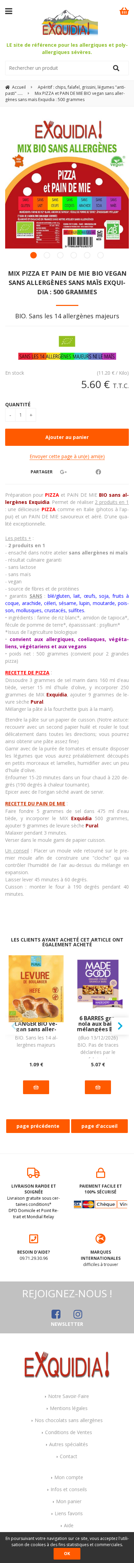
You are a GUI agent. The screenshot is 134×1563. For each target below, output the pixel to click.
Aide (69, 1525)
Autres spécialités (68, 1444)
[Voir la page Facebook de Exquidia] (56, 1314)
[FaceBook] (98, 472)
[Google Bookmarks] (63, 472)
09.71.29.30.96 (33, 1255)
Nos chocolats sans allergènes (69, 1420)
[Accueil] (67, 1364)
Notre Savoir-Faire (68, 1396)
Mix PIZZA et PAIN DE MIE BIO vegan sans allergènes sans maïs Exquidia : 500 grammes (67, 282)
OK (67, 1553)
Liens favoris (69, 1513)
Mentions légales (69, 1408)
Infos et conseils (69, 1489)
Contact (68, 1456)
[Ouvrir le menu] (8, 11)
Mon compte (68, 1477)
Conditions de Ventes (68, 1432)
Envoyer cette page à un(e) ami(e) (67, 456)
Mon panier (68, 1501)
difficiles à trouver (101, 1258)
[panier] (124, 11)
